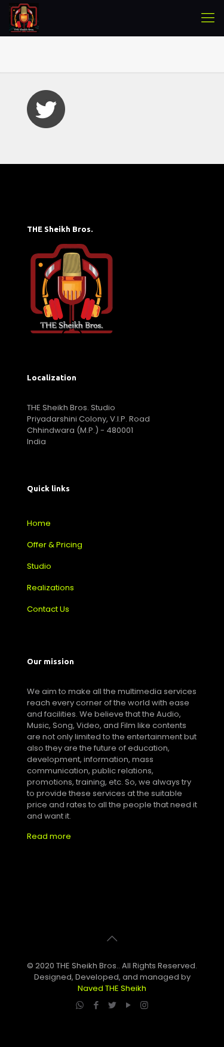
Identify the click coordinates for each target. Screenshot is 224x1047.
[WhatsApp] (79, 1005)
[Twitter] (112, 1005)
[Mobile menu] (208, 18)
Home (39, 523)
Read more (49, 836)
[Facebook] (96, 1005)
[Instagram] (144, 1005)
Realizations (50, 587)
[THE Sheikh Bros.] (24, 18)
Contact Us (48, 609)
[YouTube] (128, 1005)
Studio (39, 566)
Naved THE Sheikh (112, 988)
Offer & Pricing (54, 544)
